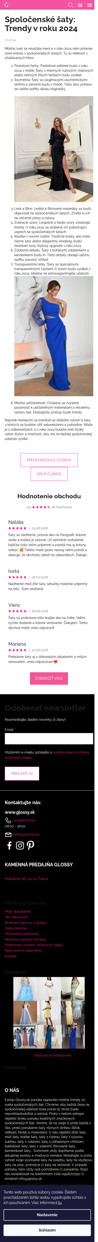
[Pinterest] (30, 845)
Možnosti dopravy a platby (25, 923)
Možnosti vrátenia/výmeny (25, 939)
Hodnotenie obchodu (49, 496)
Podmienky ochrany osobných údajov (34, 945)
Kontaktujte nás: (23, 802)
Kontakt (11, 956)
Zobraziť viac (49, 678)
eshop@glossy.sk (26, 834)
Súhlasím (47, 1230)
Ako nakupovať (16, 917)
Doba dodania (16, 928)
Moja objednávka (18, 911)
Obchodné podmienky (22, 934)
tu (60, 1202)
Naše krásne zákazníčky (23, 950)
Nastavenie (47, 1215)
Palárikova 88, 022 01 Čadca (26, 879)
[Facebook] (9, 845)
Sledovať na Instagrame (52, 1055)
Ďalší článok (49, 474)
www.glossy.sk (20, 812)
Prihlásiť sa (22, 774)
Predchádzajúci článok (49, 460)
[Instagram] (20, 845)
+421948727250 (24, 820)
